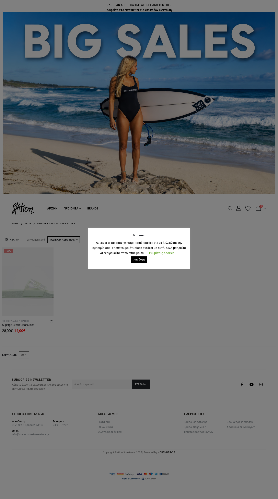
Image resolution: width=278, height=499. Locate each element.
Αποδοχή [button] (139, 259)
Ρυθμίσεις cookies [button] (161, 253)
